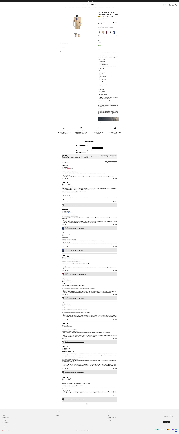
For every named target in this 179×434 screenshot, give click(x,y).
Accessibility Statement (112, 417)
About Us (109, 413)
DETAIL (94, 1)
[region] (89, 1)
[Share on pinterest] (116, 178)
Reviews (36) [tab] (64, 162)
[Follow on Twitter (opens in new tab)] (5, 426)
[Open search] (106, 162)
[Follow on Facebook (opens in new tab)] (2, 426)
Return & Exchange (5, 417)
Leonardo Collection (108, 100)
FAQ (3, 419)
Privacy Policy (110, 419)
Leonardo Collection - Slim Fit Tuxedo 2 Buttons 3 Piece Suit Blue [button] (74, 228)
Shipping (3, 415)
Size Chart (4, 420)
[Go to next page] (94, 404)
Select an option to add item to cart (108, 52)
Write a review (97, 147)
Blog (108, 415)
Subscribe (167, 422)
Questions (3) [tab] (68, 162)
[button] (108, 16)
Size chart (117, 35)
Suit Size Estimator (5, 422)
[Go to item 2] (78, 35)
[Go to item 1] (75, 35)
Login (57, 413)
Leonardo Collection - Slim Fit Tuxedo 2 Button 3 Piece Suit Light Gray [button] (75, 205)
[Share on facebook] (113, 178)
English (8, 430)
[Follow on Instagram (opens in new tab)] (7, 426)
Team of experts (111, 132)
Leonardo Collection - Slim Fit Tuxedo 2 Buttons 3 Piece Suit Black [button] (74, 298)
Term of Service (110, 420)
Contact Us (4, 413)
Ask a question (97, 149)
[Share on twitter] (115, 178)
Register (57, 415)
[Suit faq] (108, 119)
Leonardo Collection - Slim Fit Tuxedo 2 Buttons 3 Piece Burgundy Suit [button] (75, 274)
